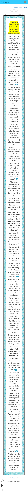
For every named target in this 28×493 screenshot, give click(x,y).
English (16, 7)
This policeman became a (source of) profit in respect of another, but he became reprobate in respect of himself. (14, 171)
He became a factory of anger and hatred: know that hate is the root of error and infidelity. (14, 203)
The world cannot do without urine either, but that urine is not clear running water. (14, 339)
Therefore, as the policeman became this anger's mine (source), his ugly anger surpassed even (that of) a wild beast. (14, 287)
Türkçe (20, 7)
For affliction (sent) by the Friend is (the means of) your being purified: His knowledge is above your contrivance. (14, 113)
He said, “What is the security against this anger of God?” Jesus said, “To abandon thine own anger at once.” (14, 270)
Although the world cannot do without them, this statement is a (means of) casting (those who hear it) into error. (14, 324)
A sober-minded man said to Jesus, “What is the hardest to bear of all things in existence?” (14, 238)
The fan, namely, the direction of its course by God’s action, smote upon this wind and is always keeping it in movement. (14, 462)
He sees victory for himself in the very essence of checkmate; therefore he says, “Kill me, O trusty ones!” (14, 154)
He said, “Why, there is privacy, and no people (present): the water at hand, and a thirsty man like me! (14, 400)
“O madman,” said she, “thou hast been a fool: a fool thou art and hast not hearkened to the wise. (14, 429)
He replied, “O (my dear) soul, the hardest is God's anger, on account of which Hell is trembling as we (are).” (14, 253)
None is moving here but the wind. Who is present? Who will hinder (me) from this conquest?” (14, 415)
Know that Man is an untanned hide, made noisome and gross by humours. (14, 59)
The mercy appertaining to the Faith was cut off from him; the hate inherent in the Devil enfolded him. (14, 188)
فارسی (25, 7)
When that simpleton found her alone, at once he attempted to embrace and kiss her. (14, 364)
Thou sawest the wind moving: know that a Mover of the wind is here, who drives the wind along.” (14, 444)
